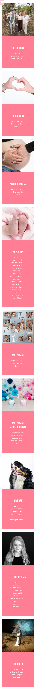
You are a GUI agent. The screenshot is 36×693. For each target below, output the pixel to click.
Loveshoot (18, 116)
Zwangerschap (18, 184)
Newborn (18, 252)
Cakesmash (18, 355)
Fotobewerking (18, 577)
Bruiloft (18, 664)
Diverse (18, 501)
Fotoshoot (18, 48)
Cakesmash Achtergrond (18, 425)
